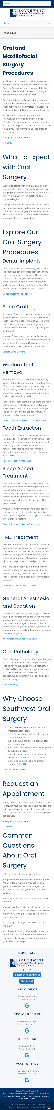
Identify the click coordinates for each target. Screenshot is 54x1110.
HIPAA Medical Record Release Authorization (20, 1093)
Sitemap (45, 1096)
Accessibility (9, 1096)
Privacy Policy (20, 1096)
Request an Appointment (27, 974)
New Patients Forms (27, 1099)
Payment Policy (34, 1096)
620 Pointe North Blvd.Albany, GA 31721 (27, 998)
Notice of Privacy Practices (26, 1091)
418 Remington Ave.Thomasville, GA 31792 (27, 1023)
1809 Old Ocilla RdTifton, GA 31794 (27, 1047)
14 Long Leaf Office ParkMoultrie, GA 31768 (27, 1072)
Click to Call (27, 981)
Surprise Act (44, 1093)
